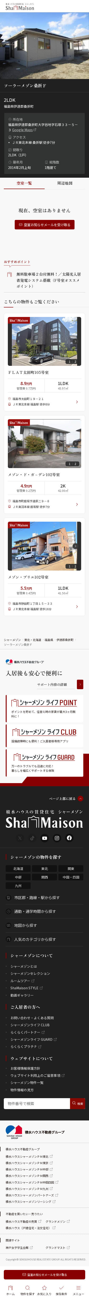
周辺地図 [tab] (64, 183)
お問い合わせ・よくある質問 (32, 1017)
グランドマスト (56, 1247)
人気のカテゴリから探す (35, 939)
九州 (18, 885)
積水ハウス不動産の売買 (21, 1221)
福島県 (49, 640)
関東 (71, 868)
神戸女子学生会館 (17, 1247)
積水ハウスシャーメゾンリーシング (28, 1201)
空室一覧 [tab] (24, 183)
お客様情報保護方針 (25, 1068)
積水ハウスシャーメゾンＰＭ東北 (27, 1156)
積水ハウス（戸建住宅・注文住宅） (28, 1228)
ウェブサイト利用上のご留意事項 (35, 1075)
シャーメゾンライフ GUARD (31, 1039)
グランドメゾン (56, 1221)
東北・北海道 (32, 640)
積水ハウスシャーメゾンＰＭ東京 (27, 1163)
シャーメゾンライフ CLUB (30, 1024)
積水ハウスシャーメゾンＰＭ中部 (27, 1169)
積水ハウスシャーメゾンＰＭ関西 (27, 1176)
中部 (18, 877)
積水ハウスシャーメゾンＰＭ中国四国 (30, 1182)
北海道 (18, 868)
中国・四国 (71, 877)
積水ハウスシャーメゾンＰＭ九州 (27, 1189)
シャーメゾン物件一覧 (26, 1082)
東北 (44, 868)
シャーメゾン (12, 640)
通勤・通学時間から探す (35, 911)
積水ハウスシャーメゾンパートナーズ (30, 1195)
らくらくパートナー (25, 1032)
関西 (44, 877)
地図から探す (25, 925)
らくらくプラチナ (23, 1046)
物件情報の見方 (22, 1089)
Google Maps (22, 129)
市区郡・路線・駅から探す (37, 897)
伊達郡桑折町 (65, 640)
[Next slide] (75, 341)
